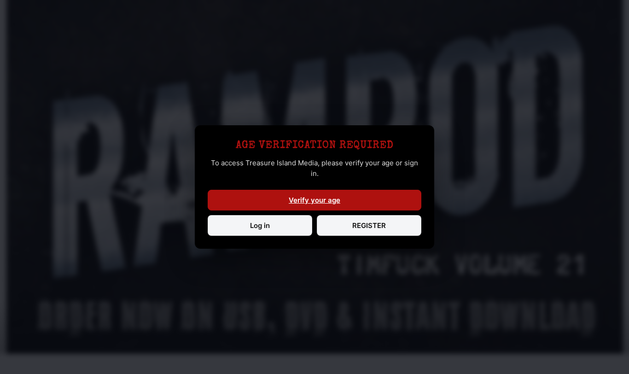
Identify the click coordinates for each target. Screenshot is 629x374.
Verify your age (314, 200)
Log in (260, 225)
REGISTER (369, 225)
